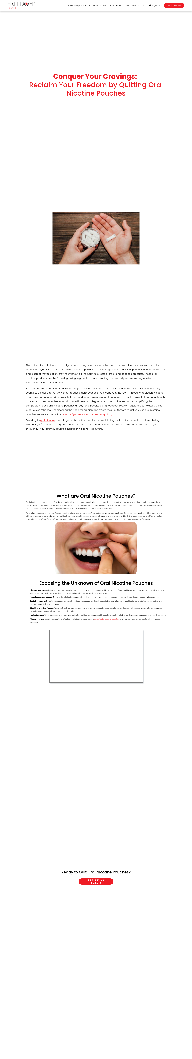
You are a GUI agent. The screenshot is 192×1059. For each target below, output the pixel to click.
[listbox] (154, 5)
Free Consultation (174, 5)
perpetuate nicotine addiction (107, 619)
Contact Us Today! (96, 881)
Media (95, 5)
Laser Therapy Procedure (79, 5)
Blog (134, 5)
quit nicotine (47, 420)
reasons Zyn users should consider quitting (87, 414)
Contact (142, 5)
